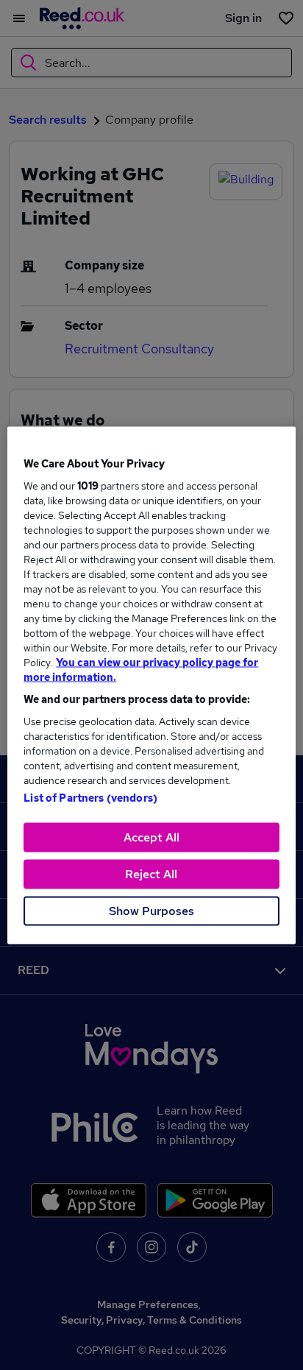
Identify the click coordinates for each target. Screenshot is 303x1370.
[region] (151, 685)
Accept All (151, 836)
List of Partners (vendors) (90, 797)
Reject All (151, 873)
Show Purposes (151, 910)
